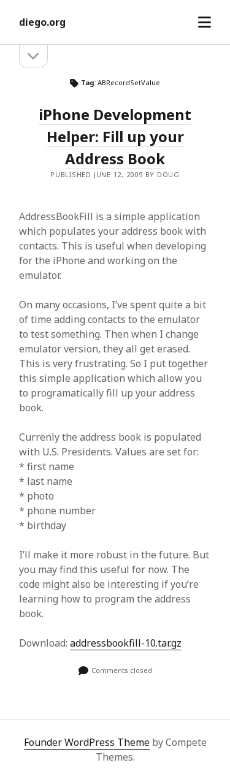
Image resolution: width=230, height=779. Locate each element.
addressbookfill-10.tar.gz (126, 643)
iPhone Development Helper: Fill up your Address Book (115, 136)
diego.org (42, 22)
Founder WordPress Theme (87, 742)
